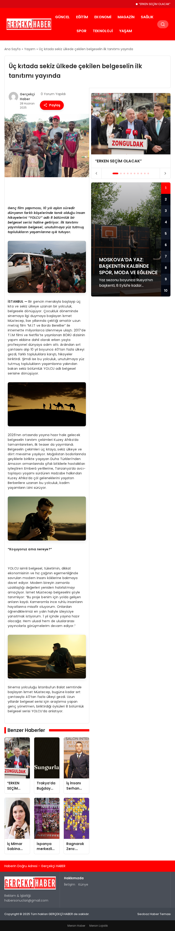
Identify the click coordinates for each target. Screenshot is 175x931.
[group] (130, 130)
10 (165, 290)
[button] (115, 173)
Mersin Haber (76, 926)
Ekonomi (102, 17)
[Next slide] (165, 173)
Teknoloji (103, 31)
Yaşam (125, 31)
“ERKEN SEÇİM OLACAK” (154, 4)
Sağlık (147, 17)
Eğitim (82, 17)
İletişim (69, 884)
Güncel (62, 17)
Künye (83, 884)
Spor (81, 31)
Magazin (126, 17)
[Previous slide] (96, 173)
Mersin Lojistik (98, 926)
